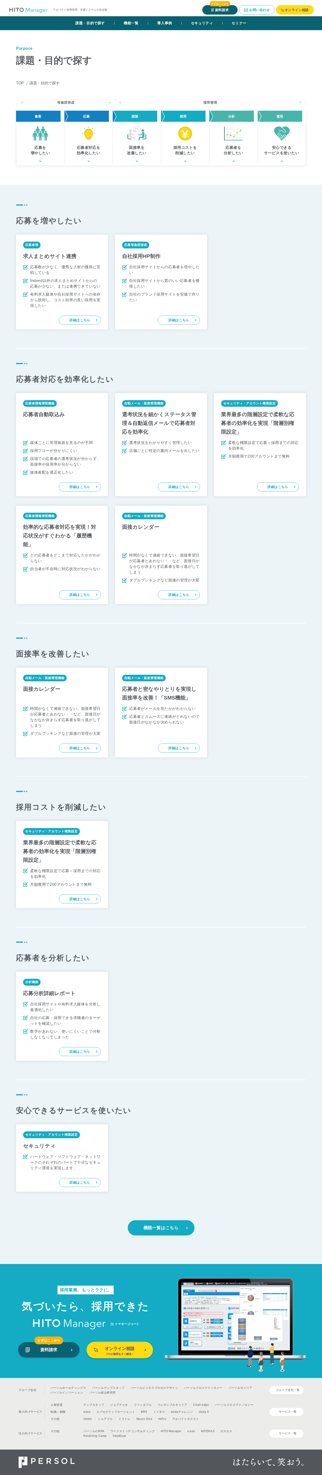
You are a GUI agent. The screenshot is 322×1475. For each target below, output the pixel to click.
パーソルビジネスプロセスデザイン (154, 1388)
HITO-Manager (171, 1431)
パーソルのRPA (93, 1431)
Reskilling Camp (95, 1436)
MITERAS (208, 1431)
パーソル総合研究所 (102, 1392)
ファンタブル (143, 1404)
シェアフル (105, 1419)
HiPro (162, 1419)
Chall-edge (201, 1404)
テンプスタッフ (93, 1404)
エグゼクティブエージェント (115, 1412)
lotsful (87, 1419)
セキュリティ (202, 23)
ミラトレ (124, 1419)
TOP (20, 83)
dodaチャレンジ (182, 1412)
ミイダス (159, 1412)
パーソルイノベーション (66, 1392)
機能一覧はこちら (161, 1227)
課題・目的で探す (90, 23)
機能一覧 (131, 23)
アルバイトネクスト (185, 1419)
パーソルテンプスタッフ (108, 1388)
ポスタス (226, 1431)
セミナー (239, 23)
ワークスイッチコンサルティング (132, 1431)
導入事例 (164, 23)
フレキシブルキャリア (172, 1404)
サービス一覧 (288, 1411)
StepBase (119, 1436)
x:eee (191, 1431)
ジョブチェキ (119, 1404)
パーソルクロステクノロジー (203, 1388)
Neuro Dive (144, 1419)
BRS (144, 1412)
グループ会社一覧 (288, 1390)
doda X (204, 1412)
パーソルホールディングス (68, 1388)
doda (87, 1412)
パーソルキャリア (240, 1388)
